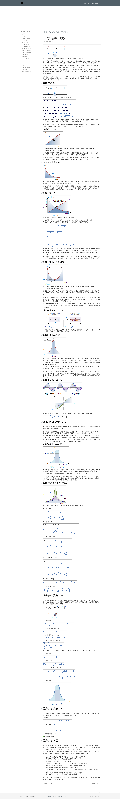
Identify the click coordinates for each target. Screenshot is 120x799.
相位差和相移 (25, 42)
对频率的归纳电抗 (51, 129)
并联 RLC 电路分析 (26, 52)
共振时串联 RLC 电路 (53, 310)
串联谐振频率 (49, 192)
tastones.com (50, 796)
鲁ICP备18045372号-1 (61, 796)
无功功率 (24, 63)
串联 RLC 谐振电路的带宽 (55, 483)
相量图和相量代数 (26, 38)
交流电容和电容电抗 (26, 48)
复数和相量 (24, 40)
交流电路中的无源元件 (27, 67)
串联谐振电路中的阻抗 (53, 261)
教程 (45, 32)
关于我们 (92, 796)
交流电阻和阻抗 (25, 44)
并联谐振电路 (25, 56)
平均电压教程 (25, 61)
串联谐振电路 (25, 54)
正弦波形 (24, 36)
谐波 (23, 65)
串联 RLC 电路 (50, 83)
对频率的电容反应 (51, 162)
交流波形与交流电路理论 (27, 34)
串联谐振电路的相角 (52, 380)
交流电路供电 (25, 69)
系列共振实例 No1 (53, 595)
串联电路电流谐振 (51, 335)
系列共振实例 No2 (53, 708)
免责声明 (97, 796)
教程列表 (86, 3)
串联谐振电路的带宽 (54, 421)
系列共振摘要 (50, 740)
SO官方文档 (95, 3)
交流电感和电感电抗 (26, 46)
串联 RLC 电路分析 (26, 50)
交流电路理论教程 (54, 32)
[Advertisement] (60, 16)
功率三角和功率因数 (26, 71)
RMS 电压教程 (25, 58)
